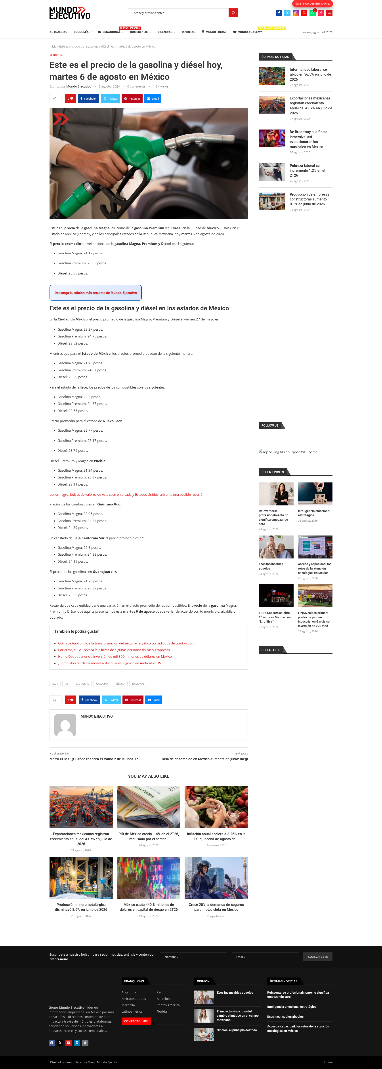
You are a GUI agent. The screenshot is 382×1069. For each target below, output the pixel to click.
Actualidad (58, 32)
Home (328, 1062)
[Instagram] (296, 13)
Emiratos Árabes (134, 998)
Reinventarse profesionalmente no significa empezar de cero (273, 517)
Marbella (128, 1005)
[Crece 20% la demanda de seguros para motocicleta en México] (216, 878)
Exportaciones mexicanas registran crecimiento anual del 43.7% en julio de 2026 (81, 839)
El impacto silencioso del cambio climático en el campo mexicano (238, 1016)
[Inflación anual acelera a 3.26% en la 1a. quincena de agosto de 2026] (216, 807)
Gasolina (102, 683)
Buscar (233, 12)
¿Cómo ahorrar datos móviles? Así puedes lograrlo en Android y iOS (109, 663)
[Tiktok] (321, 13)
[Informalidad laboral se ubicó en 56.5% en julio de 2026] (272, 76)
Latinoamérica (132, 1011)
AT (66, 683)
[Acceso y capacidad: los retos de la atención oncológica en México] (315, 546)
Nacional (138, 683)
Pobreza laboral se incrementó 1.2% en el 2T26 (307, 171)
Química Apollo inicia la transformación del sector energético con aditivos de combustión (126, 643)
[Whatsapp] (312, 13)
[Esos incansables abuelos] (276, 546)
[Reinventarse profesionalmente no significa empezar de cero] (276, 493)
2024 (55, 683)
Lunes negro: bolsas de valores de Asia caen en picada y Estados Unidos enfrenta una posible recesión (127, 494)
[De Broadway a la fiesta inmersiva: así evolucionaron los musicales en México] (272, 138)
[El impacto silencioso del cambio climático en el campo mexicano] (204, 1016)
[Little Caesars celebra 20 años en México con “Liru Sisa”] (276, 595)
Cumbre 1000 (139, 32)
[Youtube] (304, 13)
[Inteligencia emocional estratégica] (315, 493)
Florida (162, 1011)
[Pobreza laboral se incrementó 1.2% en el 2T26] (272, 172)
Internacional (110, 30)
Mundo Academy (250, 30)
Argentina (129, 992)
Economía (81, 32)
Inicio (53, 46)
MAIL (145, 1021)
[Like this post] (71, 98)
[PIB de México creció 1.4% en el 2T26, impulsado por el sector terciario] (148, 807)
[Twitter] (287, 13)
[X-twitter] (60, 1043)
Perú (160, 992)
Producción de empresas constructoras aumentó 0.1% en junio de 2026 (309, 199)
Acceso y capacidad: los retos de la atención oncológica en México (314, 568)
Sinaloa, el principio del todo (237, 1030)
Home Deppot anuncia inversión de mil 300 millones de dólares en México (115, 656)
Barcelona (164, 998)
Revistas (188, 32)
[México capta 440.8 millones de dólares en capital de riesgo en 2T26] (148, 878)
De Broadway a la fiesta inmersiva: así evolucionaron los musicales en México (308, 139)
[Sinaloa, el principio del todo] (204, 1034)
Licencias (165, 32)
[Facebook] (279, 13)
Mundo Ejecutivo (78, 86)
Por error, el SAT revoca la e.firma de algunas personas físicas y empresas (114, 650)
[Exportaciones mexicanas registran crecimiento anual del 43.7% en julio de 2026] (81, 807)
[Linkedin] (77, 1043)
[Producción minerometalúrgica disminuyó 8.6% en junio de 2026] (81, 878)
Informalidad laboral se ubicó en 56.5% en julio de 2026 (310, 74)
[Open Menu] (329, 13)
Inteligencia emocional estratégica (314, 513)
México (120, 683)
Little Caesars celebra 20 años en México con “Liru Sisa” (275, 617)
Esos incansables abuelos (271, 566)
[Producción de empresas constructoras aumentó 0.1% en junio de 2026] (272, 201)
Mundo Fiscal (215, 32)
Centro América (168, 1005)
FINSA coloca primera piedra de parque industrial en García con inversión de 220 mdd (314, 619)
